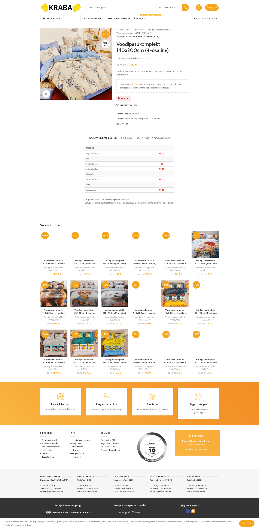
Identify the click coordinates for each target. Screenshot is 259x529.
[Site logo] (60, 7)
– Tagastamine (47, 457)
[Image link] (152, 447)
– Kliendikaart (76, 446)
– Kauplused (76, 443)
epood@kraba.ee (199, 449)
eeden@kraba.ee (127, 491)
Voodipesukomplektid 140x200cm (132, 33)
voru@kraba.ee (199, 491)
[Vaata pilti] (46, 94)
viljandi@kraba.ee (163, 491)
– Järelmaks (45, 453)
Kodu (128, 29)
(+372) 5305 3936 (164, 488)
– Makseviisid (46, 450)
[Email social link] (127, 124)
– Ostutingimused (48, 440)
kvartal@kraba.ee (90, 491)
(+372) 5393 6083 (127, 488)
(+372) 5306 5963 (54, 488)
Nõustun (247, 523)
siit (86, 206)
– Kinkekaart (75, 450)
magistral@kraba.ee (55, 491)
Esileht (119, 29)
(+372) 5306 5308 (91, 488)
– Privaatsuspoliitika (49, 443)
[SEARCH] (185, 7)
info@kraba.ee (113, 450)
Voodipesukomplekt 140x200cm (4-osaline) (53, 262)
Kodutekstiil (139, 29)
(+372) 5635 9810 (201, 488)
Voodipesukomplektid (158, 29)
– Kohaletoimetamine (50, 446)
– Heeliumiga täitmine (80, 440)
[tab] (103, 136)
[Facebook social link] (123, 124)
